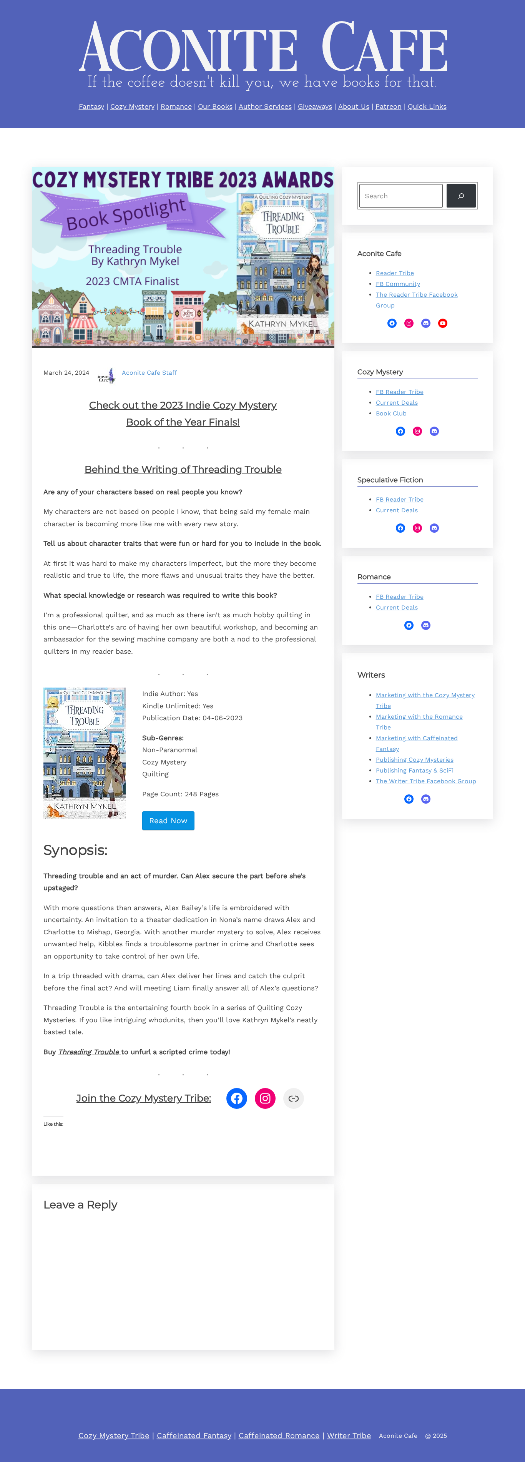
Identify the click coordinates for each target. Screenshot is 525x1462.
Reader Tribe (395, 273)
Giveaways (315, 106)
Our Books (215, 106)
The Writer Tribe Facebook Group (426, 781)
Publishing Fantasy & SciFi (415, 770)
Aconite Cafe (398, 1435)
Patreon (388, 106)
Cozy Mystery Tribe (114, 1435)
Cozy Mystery (132, 106)
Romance (176, 106)
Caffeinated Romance (279, 1435)
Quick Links (427, 106)
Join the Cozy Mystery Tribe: (143, 1098)
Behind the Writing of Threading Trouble (183, 469)
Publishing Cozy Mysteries (415, 759)
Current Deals (397, 402)
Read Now (168, 820)
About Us (353, 106)
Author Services (265, 106)
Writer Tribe (349, 1435)
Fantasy (91, 106)
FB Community (398, 283)
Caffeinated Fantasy (194, 1435)
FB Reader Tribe (400, 391)
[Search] (461, 196)
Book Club (391, 413)
